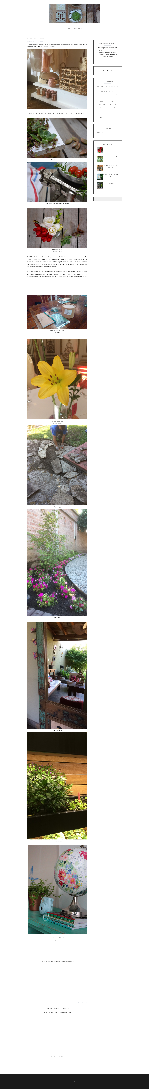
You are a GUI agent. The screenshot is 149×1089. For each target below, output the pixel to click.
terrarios (112, 114)
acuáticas (112, 91)
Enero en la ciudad (35, 41)
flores (102, 101)
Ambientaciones (75, 28)
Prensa (89, 28)
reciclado (102, 111)
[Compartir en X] (77, 1003)
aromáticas (113, 94)
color (102, 98)
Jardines (61, 28)
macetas (102, 104)
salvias (112, 111)
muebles (113, 104)
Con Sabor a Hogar (77, 1079)
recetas (113, 107)
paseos (102, 107)
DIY (113, 98)
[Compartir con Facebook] (81, 1003)
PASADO (62, 1056)
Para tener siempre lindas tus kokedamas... (110, 150)
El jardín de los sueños (111, 157)
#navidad (111, 183)
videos (102, 117)
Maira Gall (74, 1084)
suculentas (102, 114)
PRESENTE (53, 1056)
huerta (112, 101)
